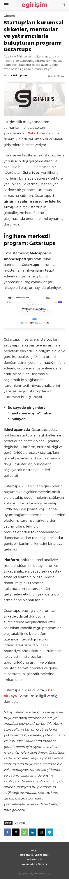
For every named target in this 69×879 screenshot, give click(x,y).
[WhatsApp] (24, 832)
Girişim (9, 16)
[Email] (41, 832)
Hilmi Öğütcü (19, 75)
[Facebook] (7, 832)
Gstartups (20, 823)
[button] (64, 5)
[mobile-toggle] (6, 5)
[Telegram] (49, 832)
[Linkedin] (32, 832)
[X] (16, 832)
